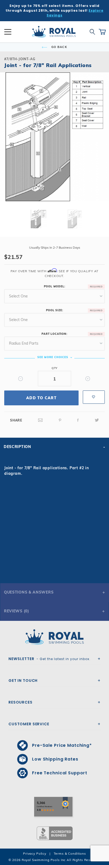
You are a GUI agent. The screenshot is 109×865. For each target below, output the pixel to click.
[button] (8, 145)
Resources (20, 702)
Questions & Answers (28, 592)
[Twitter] (97, 420)
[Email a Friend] (40, 420)
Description (17, 446)
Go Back (58, 47)
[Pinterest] (60, 420)
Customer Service (28, 724)
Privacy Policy (34, 853)
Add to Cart (41, 398)
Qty (54, 368)
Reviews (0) (16, 611)
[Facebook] (78, 420)
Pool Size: (54, 310)
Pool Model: (54, 286)
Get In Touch (23, 680)
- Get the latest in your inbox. (49, 658)
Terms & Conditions (70, 853)
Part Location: (54, 334)
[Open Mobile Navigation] (8, 31)
